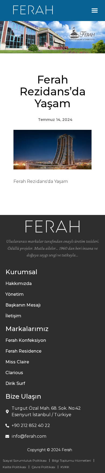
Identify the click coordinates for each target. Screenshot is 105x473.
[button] (95, 10)
